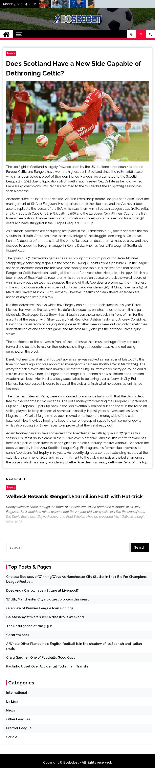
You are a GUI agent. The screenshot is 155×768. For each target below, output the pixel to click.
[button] (131, 34)
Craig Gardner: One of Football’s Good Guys (40, 657)
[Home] (6, 34)
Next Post (13, 479)
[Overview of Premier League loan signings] (72, 5)
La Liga (12, 701)
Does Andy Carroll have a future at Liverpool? (42, 590)
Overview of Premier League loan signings (39, 608)
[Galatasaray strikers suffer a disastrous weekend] (89, 5)
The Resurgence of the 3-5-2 (29, 626)
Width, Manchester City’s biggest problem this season (48, 599)
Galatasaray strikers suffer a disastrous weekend (45, 617)
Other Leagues (18, 719)
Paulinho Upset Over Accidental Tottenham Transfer (48, 666)
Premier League (18, 728)
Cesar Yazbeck (17, 635)
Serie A (11, 737)
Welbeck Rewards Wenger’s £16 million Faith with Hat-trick (74, 496)
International (16, 693)
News (11, 53)
